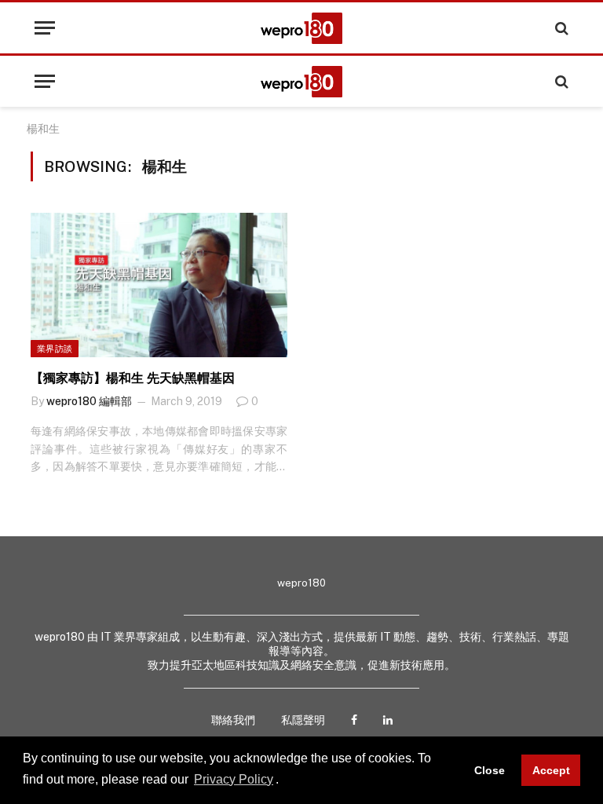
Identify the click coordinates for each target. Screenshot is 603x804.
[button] (284, 780)
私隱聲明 (303, 720)
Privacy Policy (233, 779)
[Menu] (45, 28)
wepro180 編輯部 (89, 401)
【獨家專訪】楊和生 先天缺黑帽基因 (133, 378)
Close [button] (489, 770)
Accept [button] (551, 770)
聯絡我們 (233, 720)
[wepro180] (301, 28)
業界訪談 (54, 348)
